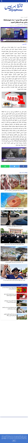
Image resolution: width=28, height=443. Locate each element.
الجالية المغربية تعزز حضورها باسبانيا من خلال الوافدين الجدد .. (9, 288)
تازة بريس (25, 24)
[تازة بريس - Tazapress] (14, 7)
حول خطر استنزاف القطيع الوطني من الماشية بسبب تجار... (14, 190)
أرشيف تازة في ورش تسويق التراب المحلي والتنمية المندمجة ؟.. (10, 301)
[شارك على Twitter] (14, 166)
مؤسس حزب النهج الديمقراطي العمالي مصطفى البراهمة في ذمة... (14, 280)
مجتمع (22, 17)
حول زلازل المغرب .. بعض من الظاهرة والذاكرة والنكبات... (14, 208)
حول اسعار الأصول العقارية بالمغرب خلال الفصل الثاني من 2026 (10, 314)
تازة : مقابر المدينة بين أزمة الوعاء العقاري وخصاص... (14, 262)
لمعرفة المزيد (3, 438)
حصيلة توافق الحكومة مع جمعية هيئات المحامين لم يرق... (14, 244)
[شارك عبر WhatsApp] (5, 166)
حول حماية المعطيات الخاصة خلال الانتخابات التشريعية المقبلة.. (10, 295)
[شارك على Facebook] (23, 166)
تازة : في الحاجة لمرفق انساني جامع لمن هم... (14, 226)
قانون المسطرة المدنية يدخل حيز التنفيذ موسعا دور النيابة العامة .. (9, 308)
